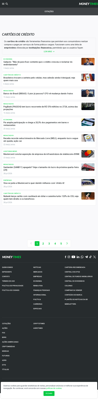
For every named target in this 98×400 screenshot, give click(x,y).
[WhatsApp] (82, 257)
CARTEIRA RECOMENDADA (75, 267)
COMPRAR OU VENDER (73, 290)
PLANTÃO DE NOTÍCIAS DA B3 (76, 299)
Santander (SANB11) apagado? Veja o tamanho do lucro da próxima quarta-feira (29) (41, 168)
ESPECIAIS (37, 309)
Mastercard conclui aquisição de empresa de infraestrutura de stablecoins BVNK (41, 154)
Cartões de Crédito (12, 75)
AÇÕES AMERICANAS (10, 342)
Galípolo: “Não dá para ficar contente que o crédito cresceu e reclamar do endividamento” (37, 63)
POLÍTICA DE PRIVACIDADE (12, 286)
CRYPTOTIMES (39, 323)
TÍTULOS (5, 369)
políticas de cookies (54, 388)
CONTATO (6, 276)
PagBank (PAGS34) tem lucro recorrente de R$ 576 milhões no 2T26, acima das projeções (40, 108)
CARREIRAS (37, 304)
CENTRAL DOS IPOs (72, 272)
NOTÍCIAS (37, 267)
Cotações (49, 11)
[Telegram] (86, 257)
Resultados (8, 91)
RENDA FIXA (38, 286)
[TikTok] (90, 257)
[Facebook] (65, 257)
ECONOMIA (37, 281)
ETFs (4, 365)
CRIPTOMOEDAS (8, 346)
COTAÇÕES (6, 323)
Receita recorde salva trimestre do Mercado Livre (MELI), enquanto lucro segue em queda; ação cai (40, 139)
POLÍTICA (37, 299)
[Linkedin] (78, 257)
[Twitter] (94, 257)
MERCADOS (37, 272)
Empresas (7, 180)
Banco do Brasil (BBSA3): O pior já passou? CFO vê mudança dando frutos (38, 93)
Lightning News (10, 151)
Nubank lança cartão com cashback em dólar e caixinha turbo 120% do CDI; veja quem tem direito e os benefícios (40, 197)
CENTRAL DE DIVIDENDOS (74, 281)
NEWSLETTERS (70, 304)
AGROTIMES (38, 328)
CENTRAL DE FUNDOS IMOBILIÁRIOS (79, 276)
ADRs (4, 360)
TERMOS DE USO (8, 281)
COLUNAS (68, 286)
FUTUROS (5, 356)
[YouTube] (73, 257)
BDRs (4, 337)
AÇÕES (4, 328)
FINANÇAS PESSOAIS (41, 290)
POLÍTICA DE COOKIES (10, 290)
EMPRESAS (37, 276)
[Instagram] (69, 257)
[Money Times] (88, 4)
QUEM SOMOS (7, 267)
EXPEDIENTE (7, 272)
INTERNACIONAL (39, 295)
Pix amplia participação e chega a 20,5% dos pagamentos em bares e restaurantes (36, 123)
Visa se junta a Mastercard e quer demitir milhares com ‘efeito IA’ (34, 183)
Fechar (49, 393)
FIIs (3, 333)
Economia (7, 59)
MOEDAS (5, 351)
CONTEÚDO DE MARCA (73, 295)
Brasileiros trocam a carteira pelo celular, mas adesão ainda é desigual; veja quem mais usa (39, 79)
